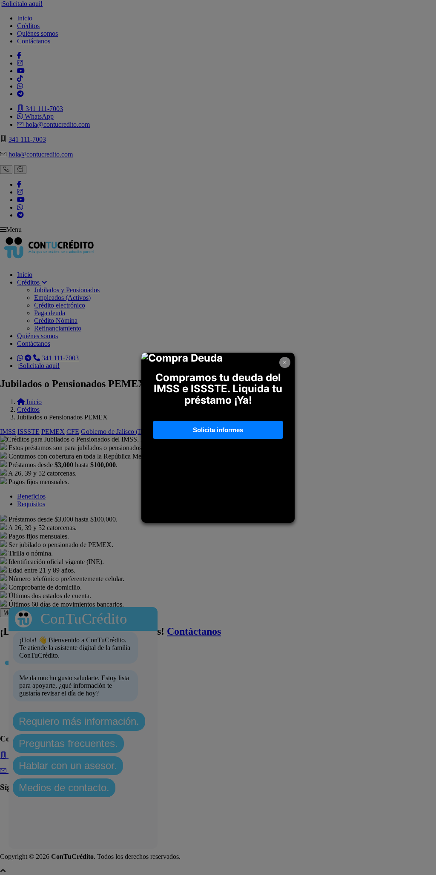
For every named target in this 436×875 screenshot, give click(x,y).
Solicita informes (218, 429)
